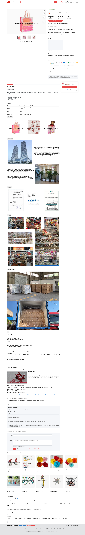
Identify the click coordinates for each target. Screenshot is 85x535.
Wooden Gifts (47, 394)
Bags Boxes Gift (54, 518)
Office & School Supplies (28, 503)
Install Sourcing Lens (31, 525)
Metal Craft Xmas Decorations (47, 500)
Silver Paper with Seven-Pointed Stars (56, 488)
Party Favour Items (16, 394)
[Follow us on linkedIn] (77, 525)
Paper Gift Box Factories (27, 518)
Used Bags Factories (18, 518)
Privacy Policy (57, 531)
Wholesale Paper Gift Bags (63, 518)
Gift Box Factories (10, 518)
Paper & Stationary (45, 503)
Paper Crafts (43, 394)
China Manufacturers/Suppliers (34, 528)
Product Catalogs (21, 498)
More (8, 522)
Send (14, 448)
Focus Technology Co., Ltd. (35, 531)
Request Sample (65, 23)
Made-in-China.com (38, 529)
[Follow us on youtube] (74, 525)
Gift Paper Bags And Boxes (46, 518)
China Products (27, 528)
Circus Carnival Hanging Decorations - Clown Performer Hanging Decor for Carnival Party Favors (42, 489)
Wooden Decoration (22, 394)
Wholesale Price (48, 528)
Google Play (15, 525)
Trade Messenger (23, 525)
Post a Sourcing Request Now (34, 448)
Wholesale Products (42, 528)
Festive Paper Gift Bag (11, 513)
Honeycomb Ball (52, 394)
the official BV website (29, 369)
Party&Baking (62, 501)
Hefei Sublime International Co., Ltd (56, 12)
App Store (10, 525)
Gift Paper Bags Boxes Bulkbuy (34, 520)
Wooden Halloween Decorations (12, 501)
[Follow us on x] (71, 525)
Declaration (52, 531)
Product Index (59, 528)
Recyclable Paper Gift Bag (21, 513)
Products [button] (22, 2)
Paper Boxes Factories (36, 518)
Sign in (77, 2)
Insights (63, 528)
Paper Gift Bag (25, 7)
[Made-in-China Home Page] (12, 2)
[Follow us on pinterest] (75, 525)
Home (8, 7)
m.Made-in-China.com (45, 529)
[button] (67, 2)
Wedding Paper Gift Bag (30, 513)
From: (11, 435)
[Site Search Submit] (56, 2)
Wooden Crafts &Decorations (11, 503)
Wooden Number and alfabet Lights (30, 500)
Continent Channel (53, 528)
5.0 (66, 84)
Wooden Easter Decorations (46, 501)
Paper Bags (12, 395)
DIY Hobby (27, 394)
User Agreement (48, 531)
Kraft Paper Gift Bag (31, 7)
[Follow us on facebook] (70, 525)
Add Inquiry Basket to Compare (27, 41)
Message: (11, 440)
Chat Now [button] (71, 20)
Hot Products (22, 528)
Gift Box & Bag (19, 7)
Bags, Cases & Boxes (13, 7)
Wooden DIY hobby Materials (64, 500)
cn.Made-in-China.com (52, 529)
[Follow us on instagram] (73, 525)
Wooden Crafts (37, 394)
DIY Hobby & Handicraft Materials (65, 503)
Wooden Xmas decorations (29, 501)
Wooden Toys (9, 500)
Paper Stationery (32, 394)
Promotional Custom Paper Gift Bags (13, 520)
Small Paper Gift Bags (24, 520)
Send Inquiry (55, 20)
